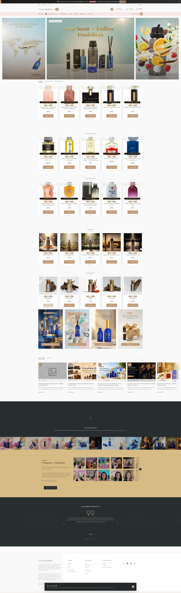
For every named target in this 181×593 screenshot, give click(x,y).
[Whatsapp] (51, 4)
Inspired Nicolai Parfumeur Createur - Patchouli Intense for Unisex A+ (90, 159)
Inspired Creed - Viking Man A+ (111, 158)
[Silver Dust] (112, 286)
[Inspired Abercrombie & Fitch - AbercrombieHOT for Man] (90, 191)
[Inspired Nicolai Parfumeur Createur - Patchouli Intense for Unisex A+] (90, 146)
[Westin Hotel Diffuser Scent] (133, 242)
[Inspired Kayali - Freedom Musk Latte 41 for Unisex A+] (69, 95)
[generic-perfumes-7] (82, 443)
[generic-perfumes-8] (95, 443)
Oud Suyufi (133, 298)
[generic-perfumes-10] (121, 443)
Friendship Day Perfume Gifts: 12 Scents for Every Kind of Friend (81, 384)
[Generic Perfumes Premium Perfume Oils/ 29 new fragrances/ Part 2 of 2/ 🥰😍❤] (141, 463)
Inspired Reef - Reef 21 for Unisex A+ (132, 108)
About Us (70, 560)
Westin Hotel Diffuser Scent (133, 255)
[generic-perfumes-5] (57, 443)
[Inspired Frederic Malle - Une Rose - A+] (48, 146)
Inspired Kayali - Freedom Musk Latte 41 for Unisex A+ (69, 108)
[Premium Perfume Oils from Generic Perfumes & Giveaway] (116, 463)
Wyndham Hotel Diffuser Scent (111, 255)
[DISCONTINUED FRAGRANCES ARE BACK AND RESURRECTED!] (91, 475)
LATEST (40, 81)
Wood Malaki (48, 298)
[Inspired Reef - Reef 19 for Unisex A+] (112, 95)
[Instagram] (44, 4)
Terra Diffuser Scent (69, 255)
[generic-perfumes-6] (70, 443)
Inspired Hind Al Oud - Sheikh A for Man (69, 204)
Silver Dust (111, 298)
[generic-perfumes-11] (133, 443)
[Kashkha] (90, 286)
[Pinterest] (48, 4)
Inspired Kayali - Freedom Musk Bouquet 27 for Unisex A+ (48, 108)
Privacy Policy (112, 587)
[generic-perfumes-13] (159, 443)
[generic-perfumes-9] (108, 443)
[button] (48, 116)
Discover (123, 1)
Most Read (49, 358)
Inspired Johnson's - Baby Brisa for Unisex (112, 204)
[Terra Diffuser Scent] (69, 242)
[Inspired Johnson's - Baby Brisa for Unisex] (112, 191)
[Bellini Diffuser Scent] (48, 242)
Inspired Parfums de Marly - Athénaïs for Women (48, 204)
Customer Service (107, 560)
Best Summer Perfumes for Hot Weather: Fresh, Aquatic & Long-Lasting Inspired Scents (110, 384)
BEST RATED (48, 81)
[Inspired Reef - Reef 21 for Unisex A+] (133, 95)
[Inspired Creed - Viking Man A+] (112, 146)
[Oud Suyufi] (133, 286)
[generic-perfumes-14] (171, 443)
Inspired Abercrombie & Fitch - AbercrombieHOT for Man (90, 204)
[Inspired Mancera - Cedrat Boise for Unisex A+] (69, 146)
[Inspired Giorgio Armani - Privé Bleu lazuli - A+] (133, 146)
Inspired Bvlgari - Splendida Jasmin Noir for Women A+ (90, 108)
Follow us (125, 430)
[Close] (179, 1)
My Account (88, 560)
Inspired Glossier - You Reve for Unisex (133, 204)
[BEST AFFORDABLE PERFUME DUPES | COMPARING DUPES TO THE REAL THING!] (141, 475)
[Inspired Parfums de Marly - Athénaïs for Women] (48, 191)
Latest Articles (41, 358)
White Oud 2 (69, 298)
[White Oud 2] (69, 286)
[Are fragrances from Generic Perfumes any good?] (91, 463)
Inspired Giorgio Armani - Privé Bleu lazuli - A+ (132, 159)
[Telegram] (46, 4)
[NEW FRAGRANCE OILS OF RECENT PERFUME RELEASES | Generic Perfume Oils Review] (129, 463)
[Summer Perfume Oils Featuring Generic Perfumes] (104, 475)
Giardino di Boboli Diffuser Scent (90, 255)
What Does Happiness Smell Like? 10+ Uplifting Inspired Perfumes (50, 384)
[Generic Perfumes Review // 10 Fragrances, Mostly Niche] (116, 475)
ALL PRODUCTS (58, 81)
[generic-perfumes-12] (146, 443)
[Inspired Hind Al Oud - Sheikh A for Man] (69, 191)
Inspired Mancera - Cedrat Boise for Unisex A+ (69, 159)
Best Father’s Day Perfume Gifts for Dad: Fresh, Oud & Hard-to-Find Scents (141, 384)
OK (133, 587)
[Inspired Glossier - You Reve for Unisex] (133, 191)
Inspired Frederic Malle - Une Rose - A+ (48, 159)
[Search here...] (112, 9)
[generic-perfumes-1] (6, 443)
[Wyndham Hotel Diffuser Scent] (112, 242)
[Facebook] (39, 4)
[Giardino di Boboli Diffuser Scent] (90, 242)
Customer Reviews (50, 488)
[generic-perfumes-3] (31, 443)
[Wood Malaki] (48, 286)
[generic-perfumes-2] (19, 443)
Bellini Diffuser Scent (48, 255)
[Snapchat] (42, 4)
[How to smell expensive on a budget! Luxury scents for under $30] (79, 463)
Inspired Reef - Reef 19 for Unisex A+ (111, 108)
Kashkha (90, 298)
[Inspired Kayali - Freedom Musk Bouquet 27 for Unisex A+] (48, 95)
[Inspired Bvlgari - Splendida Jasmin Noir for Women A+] (90, 95)
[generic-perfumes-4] (44, 443)
